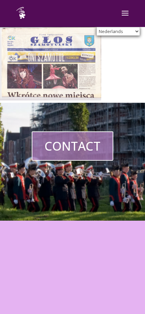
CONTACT (72, 146)
